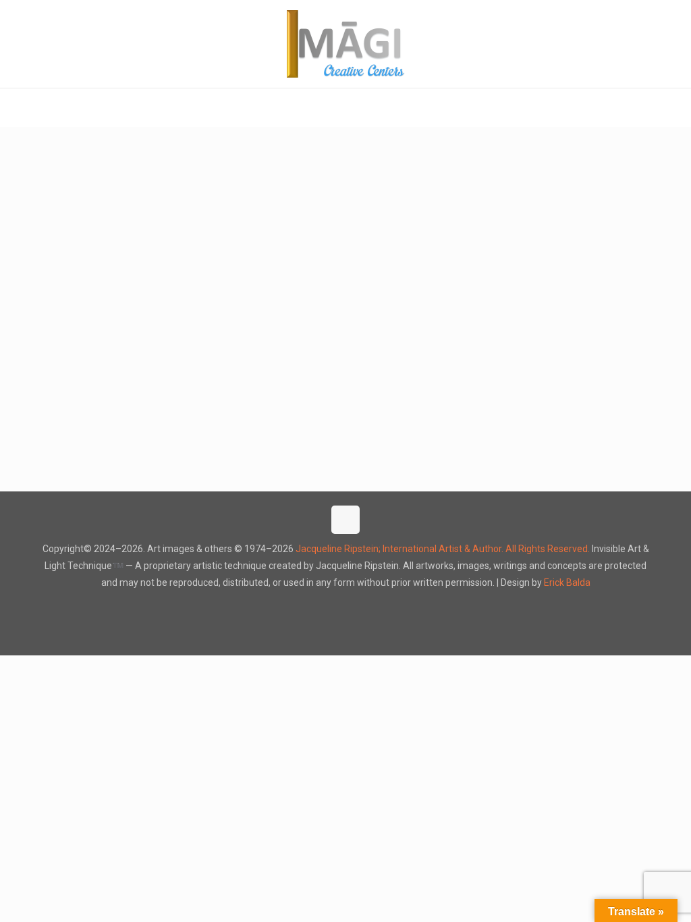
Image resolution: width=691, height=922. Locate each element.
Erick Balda (567, 582)
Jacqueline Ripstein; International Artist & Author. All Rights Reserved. (443, 548)
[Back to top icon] (345, 520)
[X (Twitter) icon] (346, 606)
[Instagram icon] (360, 606)
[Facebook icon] (332, 606)
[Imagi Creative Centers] (346, 44)
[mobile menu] (11, 107)
